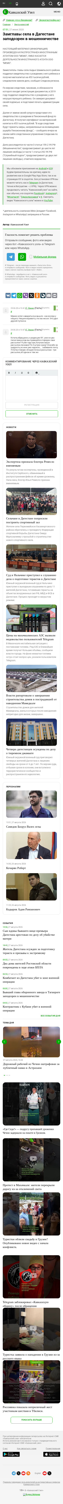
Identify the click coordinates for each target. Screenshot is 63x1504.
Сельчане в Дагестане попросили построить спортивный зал (26, 520)
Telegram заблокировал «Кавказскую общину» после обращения (25, 1304)
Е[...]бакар (29, 308)
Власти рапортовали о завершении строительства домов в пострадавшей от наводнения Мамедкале (31, 699)
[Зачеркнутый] (28, 373)
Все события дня (50, 1016)
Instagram (51, 193)
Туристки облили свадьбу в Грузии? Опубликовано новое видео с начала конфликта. (25, 1243)
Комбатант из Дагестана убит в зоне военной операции (31, 979)
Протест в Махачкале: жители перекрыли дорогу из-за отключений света (29, 1187)
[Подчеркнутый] (22, 373)
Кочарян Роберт (16, 868)
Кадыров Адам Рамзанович (23, 909)
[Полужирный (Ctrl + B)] (9, 373)
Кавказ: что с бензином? (19, 20)
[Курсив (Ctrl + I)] (15, 373)
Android (43, 168)
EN (10, 3)
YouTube (48, 200)
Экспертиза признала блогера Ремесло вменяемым (30, 463)
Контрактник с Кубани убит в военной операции (27, 1008)
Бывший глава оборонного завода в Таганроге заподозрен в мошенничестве (31, 994)
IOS (50, 168)
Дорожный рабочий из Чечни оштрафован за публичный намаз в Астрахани (31, 1066)
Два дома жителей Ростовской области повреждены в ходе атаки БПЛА (27, 965)
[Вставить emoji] (36, 373)
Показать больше (31, 1420)
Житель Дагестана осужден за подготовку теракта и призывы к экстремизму (29, 951)
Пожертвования (53, 1448)
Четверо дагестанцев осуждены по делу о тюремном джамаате (31, 751)
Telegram (33, 182)
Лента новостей (21, 24)
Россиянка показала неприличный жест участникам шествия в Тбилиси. (27, 1409)
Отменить (31, 414)
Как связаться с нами (26, 1448)
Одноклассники (29, 197)
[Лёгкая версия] (17, 3)
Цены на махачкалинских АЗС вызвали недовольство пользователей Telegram (30, 637)
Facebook (39, 193)
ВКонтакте (13, 197)
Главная (6, 24)
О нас (5, 1448)
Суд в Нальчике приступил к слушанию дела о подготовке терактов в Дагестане (31, 577)
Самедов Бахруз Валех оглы (23, 826)
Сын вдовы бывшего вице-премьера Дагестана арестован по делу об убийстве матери (29, 934)
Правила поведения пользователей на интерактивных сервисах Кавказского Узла (31, 1483)
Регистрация (31, 405)
